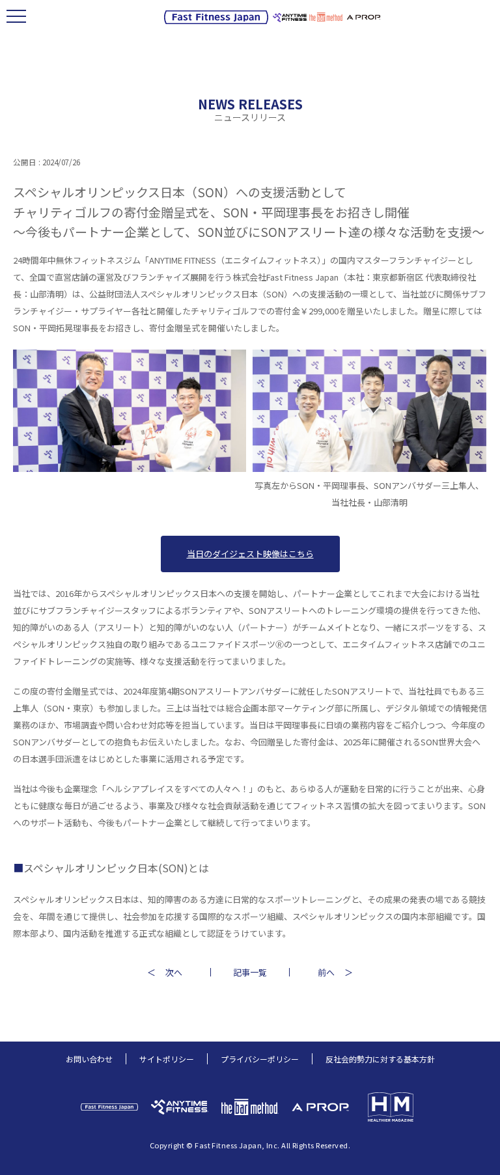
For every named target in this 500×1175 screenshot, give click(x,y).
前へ (326, 972)
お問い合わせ (89, 1058)
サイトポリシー (166, 1058)
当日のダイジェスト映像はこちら (250, 553)
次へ (173, 972)
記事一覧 (250, 972)
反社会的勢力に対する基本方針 (380, 1058)
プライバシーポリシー (260, 1058)
